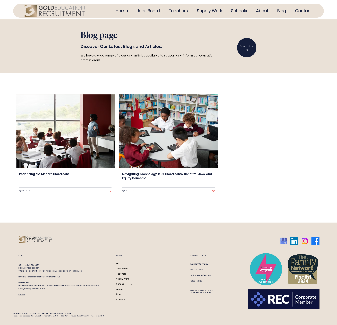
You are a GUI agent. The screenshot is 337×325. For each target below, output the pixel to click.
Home (119, 263)
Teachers (121, 273)
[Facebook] (315, 241)
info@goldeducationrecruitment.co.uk (42, 276)
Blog (118, 294)
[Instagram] (305, 241)
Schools (120, 283)
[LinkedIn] (294, 241)
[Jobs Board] (131, 268)
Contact (120, 299)
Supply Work (122, 278)
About (119, 289)
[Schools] (131, 284)
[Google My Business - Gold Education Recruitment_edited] (284, 241)
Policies (21, 294)
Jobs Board (122, 268)
